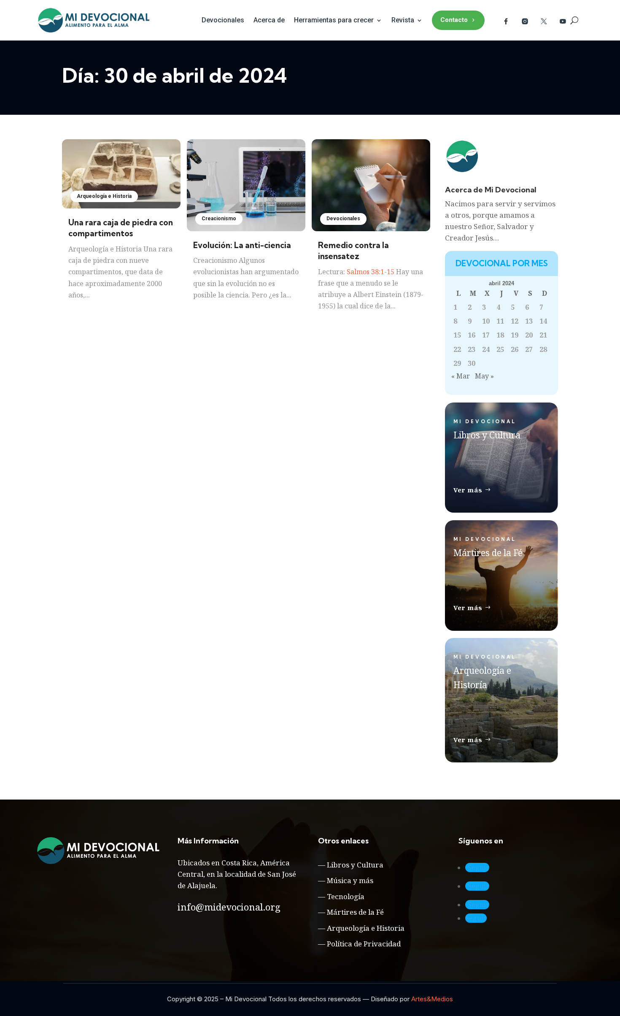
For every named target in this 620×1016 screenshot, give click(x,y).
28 (543, 349)
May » (484, 376)
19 (514, 335)
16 (471, 335)
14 (543, 321)
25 (500, 349)
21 (543, 335)
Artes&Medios (432, 999)
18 (500, 335)
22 (457, 349)
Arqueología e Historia (104, 196)
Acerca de (269, 20)
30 (471, 363)
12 (514, 321)
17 (486, 335)
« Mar (460, 376)
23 (471, 349)
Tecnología (345, 896)
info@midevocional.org (229, 906)
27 (529, 349)
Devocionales (223, 20)
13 (529, 321)
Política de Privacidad (364, 943)
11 (500, 321)
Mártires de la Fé (355, 912)
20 (529, 335)
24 (486, 349)
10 (486, 321)
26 (514, 349)
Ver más (468, 490)
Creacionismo (219, 219)
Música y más (350, 880)
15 (457, 335)
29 (457, 363)
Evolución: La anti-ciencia (242, 245)
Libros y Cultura (355, 865)
